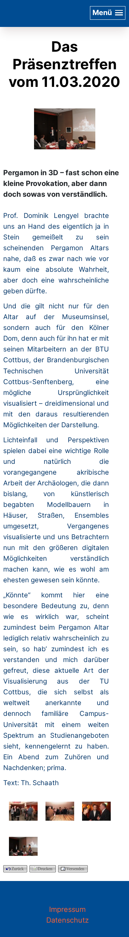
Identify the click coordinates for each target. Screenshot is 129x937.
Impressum (67, 909)
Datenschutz (67, 920)
